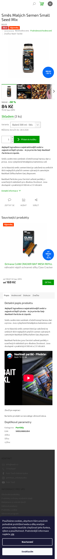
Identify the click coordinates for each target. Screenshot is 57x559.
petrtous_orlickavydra (16, 477)
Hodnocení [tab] (16, 295)
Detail (48, 282)
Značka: (13, 33)
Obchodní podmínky (11, 494)
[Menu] (50, 4)
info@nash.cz (12, 464)
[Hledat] (34, 4)
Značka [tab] (36, 295)
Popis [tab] (6, 295)
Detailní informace (10, 190)
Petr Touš (10, 482)
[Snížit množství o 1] (12, 141)
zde (12, 534)
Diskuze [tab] (26, 295)
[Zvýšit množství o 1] (12, 137)
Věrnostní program (10, 513)
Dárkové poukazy (9, 506)
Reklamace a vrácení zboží (14, 502)
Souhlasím (27, 551)
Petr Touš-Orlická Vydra (17, 473)
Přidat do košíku (28, 139)
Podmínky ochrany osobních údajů (17, 498)
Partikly (20, 427)
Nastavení (27, 542)
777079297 (11, 468)
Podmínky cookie (9, 509)
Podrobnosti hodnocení (41, 30)
